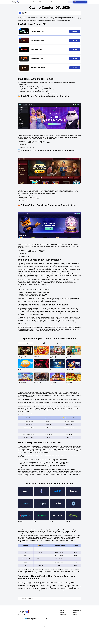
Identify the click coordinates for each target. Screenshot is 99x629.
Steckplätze (72, 343)
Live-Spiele (40, 343)
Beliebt (24, 343)
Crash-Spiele (56, 343)
